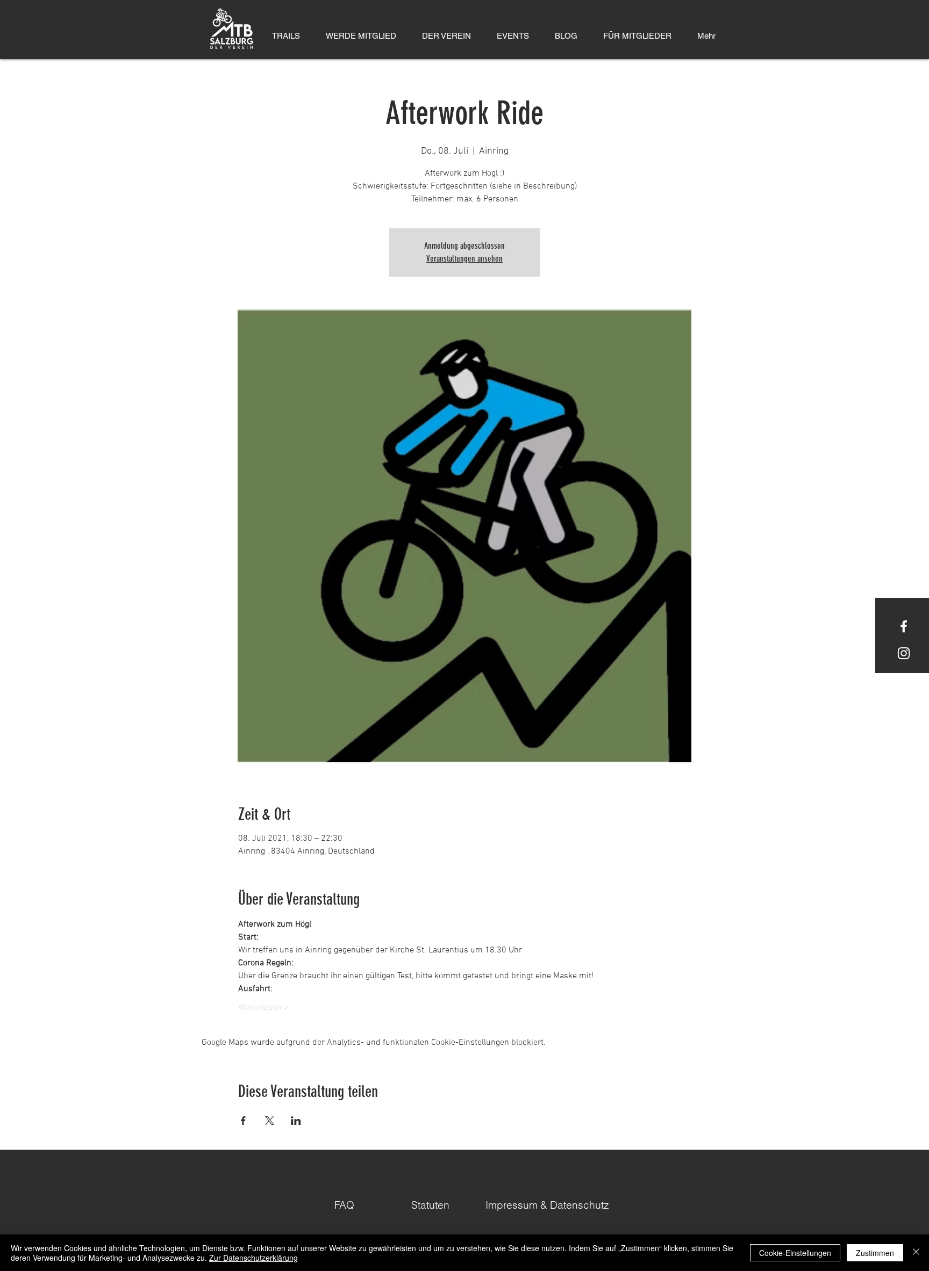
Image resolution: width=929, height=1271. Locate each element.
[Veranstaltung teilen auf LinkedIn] (296, 1120)
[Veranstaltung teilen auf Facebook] (243, 1120)
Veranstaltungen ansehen (464, 259)
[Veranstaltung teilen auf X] (270, 1120)
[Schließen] (916, 1252)
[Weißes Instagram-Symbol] (904, 653)
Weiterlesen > (263, 1007)
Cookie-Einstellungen (795, 1252)
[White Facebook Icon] (904, 626)
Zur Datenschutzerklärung (253, 1257)
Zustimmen (875, 1252)
